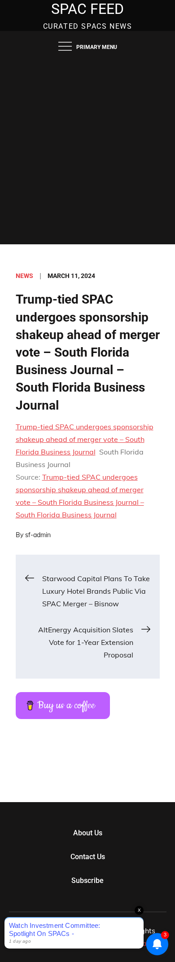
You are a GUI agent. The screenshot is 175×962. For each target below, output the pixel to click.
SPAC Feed (87, 9)
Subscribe (87, 880)
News (24, 275)
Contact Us (87, 856)
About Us (87, 833)
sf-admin (38, 535)
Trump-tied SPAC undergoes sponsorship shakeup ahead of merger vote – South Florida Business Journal (84, 439)
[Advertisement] (87, 152)
